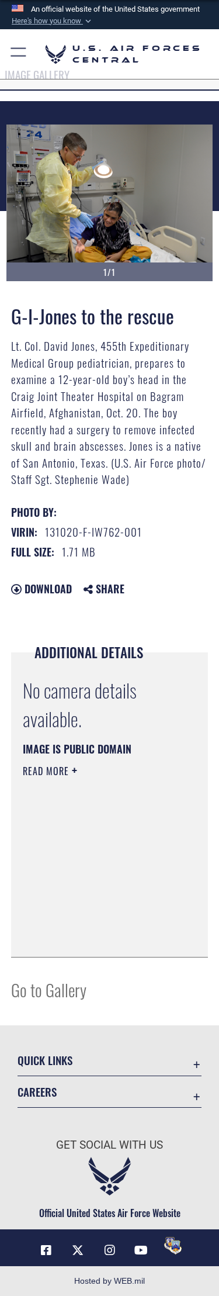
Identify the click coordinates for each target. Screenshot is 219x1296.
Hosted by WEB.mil (109, 1280)
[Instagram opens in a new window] (110, 1250)
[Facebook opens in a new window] (46, 1250)
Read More (47, 771)
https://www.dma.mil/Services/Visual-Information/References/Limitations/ (94, 919)
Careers (37, 1091)
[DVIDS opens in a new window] (173, 1245)
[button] (52, 21)
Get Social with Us (109, 1145)
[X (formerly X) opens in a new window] (77, 1250)
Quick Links (45, 1060)
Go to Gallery (48, 989)
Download (47, 588)
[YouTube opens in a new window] (141, 1250)
